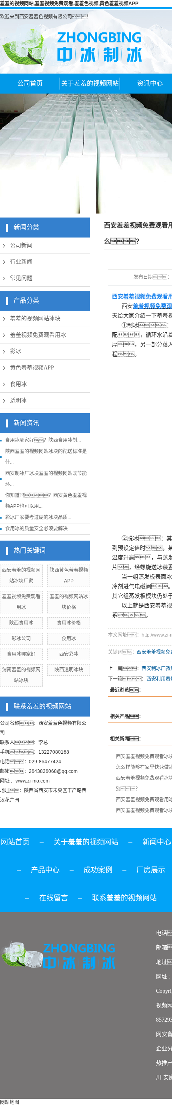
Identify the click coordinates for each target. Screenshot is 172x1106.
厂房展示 (150, 870)
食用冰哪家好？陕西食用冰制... (43, 440)
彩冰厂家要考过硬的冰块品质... (38, 517)
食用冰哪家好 (21, 654)
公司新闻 (21, 245)
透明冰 (18, 400)
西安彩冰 (68, 654)
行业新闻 (21, 262)
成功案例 (98, 870)
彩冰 (15, 351)
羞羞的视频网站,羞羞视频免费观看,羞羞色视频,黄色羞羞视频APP (69, 3)
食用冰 (18, 384)
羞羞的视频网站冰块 (35, 318)
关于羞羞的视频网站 (90, 83)
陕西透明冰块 (68, 670)
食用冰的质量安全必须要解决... (38, 528)
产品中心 (45, 870)
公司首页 (30, 83)
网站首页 (15, 842)
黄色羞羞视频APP (32, 368)
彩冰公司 (21, 638)
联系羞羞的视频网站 (124, 898)
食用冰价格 (69, 623)
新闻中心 (156, 842)
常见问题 (21, 278)
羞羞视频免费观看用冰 (38, 335)
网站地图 (9, 1102)
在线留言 (53, 898)
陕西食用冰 (21, 623)
